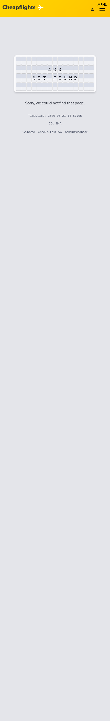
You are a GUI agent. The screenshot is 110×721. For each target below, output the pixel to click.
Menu (102, 5)
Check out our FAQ (50, 132)
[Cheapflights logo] (19, 7)
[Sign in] (92, 10)
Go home (29, 132)
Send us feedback (76, 132)
